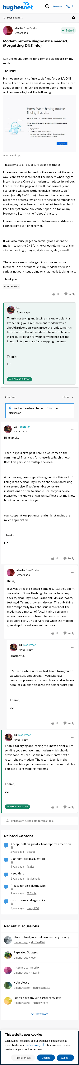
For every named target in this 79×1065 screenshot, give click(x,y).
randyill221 (33, 908)
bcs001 (31, 851)
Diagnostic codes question (28, 859)
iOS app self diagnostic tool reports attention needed (41, 844)
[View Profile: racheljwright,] (8, 1001)
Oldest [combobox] (68, 397)
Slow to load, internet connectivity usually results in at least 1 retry (41, 937)
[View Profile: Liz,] (11, 310)
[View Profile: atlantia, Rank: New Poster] (8, 30)
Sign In (70, 6)
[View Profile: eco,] (8, 955)
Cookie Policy (33, 1045)
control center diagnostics (28, 900)
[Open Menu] (73, 17)
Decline (45, 1057)
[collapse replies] (39, 424)
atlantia (19, 28)
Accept (65, 1057)
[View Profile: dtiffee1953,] (8, 940)
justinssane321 (41, 987)
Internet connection (27, 967)
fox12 (30, 866)
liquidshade (33, 878)
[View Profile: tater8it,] (8, 970)
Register (58, 6)
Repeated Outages (26, 952)
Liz (18, 307)
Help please (21, 983)
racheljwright (40, 1003)
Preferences (23, 1057)
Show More (41, 1014)
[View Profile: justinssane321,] (8, 985)
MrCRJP (31, 893)
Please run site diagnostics (28, 886)
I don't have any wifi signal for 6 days (37, 998)
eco (33, 957)
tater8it (35, 972)
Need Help (17, 873)
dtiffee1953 (38, 942)
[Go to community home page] (18, 6)
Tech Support (14, 17)
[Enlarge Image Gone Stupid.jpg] (39, 123)
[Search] (47, 6)
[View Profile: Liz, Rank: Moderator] (8, 429)
